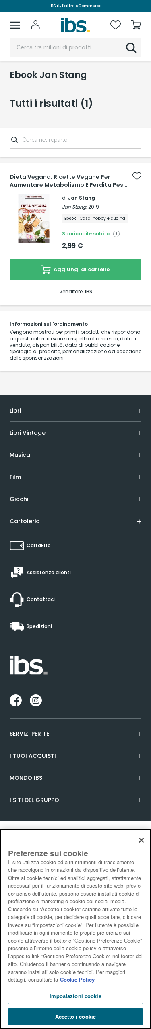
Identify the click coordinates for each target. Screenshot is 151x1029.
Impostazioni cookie (75, 996)
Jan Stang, (74, 206)
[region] (75, 929)
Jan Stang (81, 197)
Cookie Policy (77, 979)
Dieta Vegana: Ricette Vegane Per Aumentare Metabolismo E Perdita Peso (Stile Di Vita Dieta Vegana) (68, 181)
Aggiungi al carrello (81, 269)
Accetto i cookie (75, 1016)
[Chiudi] (141, 840)
